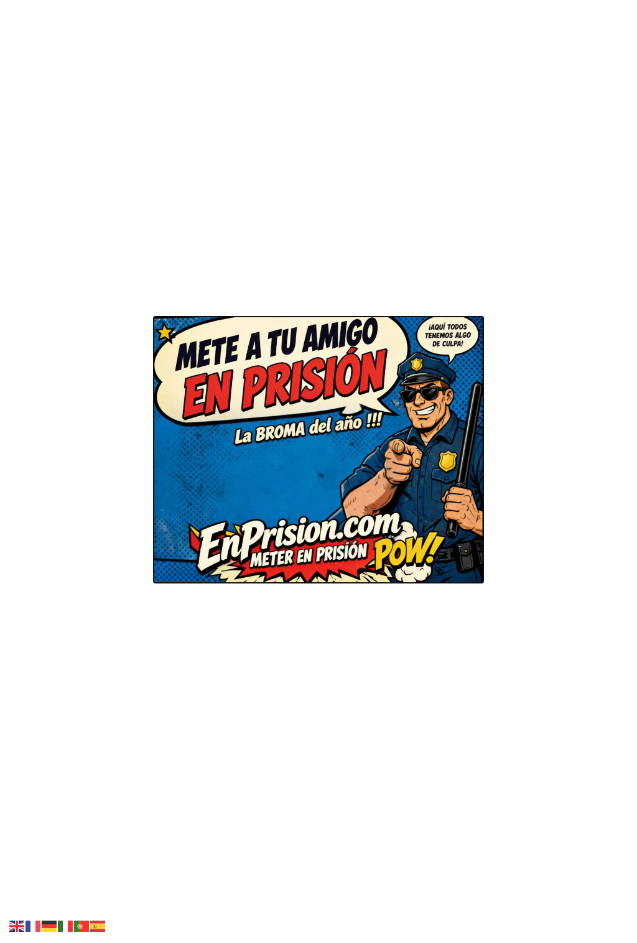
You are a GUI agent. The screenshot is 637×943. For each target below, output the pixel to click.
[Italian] (66, 925)
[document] (318, 471)
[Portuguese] (82, 925)
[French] (34, 925)
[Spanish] (98, 925)
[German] (50, 925)
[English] (17, 925)
